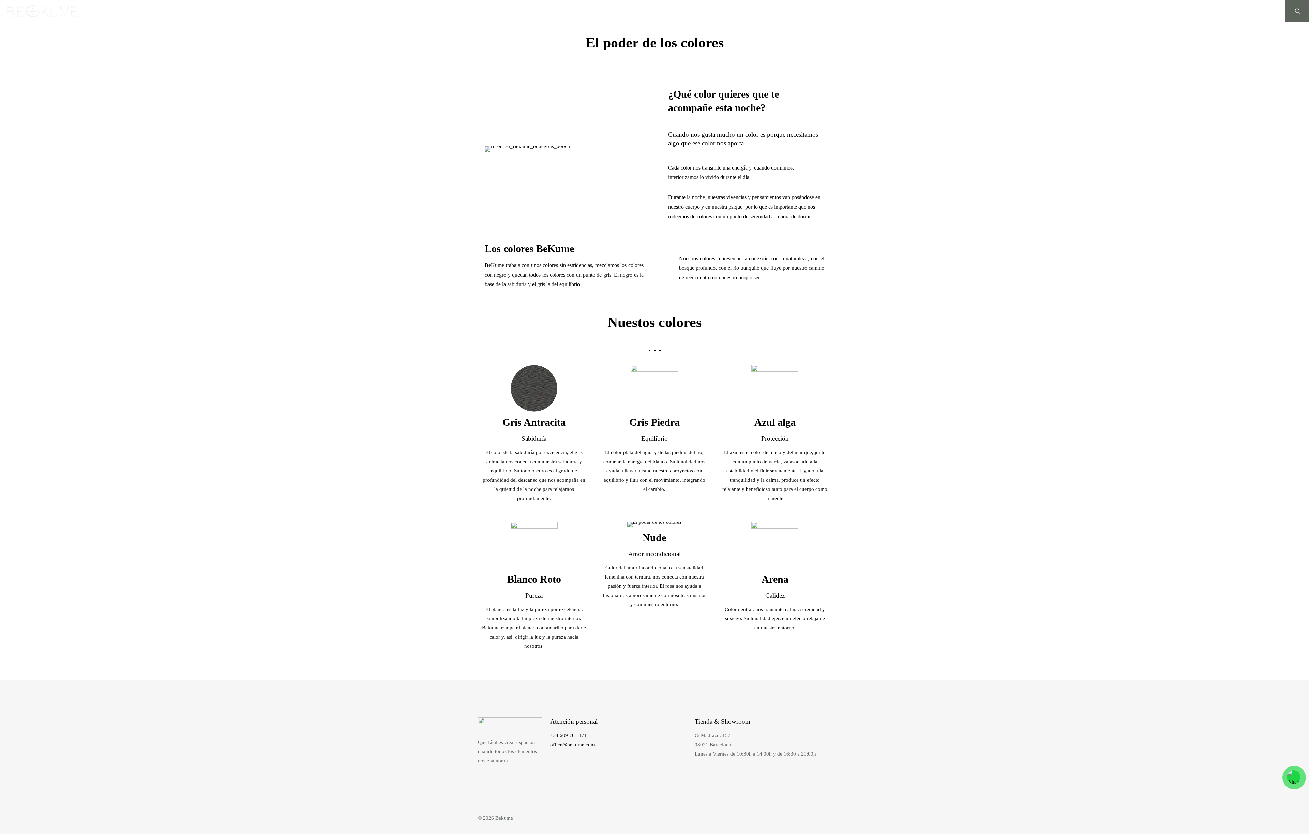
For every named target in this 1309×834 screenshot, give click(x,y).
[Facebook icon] (814, 818)
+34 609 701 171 (568, 735)
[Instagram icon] (821, 818)
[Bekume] (44, 11)
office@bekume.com (572, 744)
